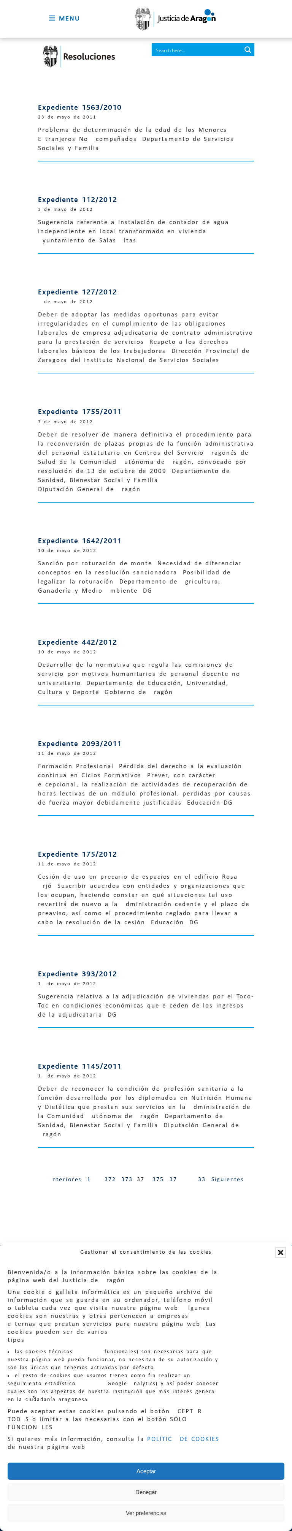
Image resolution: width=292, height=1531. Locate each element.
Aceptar (146, 1471)
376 (175, 1180)
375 (158, 1180)
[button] (280, 1252)
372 (110, 1180)
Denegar (146, 1492)
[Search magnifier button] (247, 49)
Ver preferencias (146, 1513)
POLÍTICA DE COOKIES (183, 1439)
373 (127, 1180)
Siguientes (227, 1180)
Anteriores (64, 1180)
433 (200, 1180)
